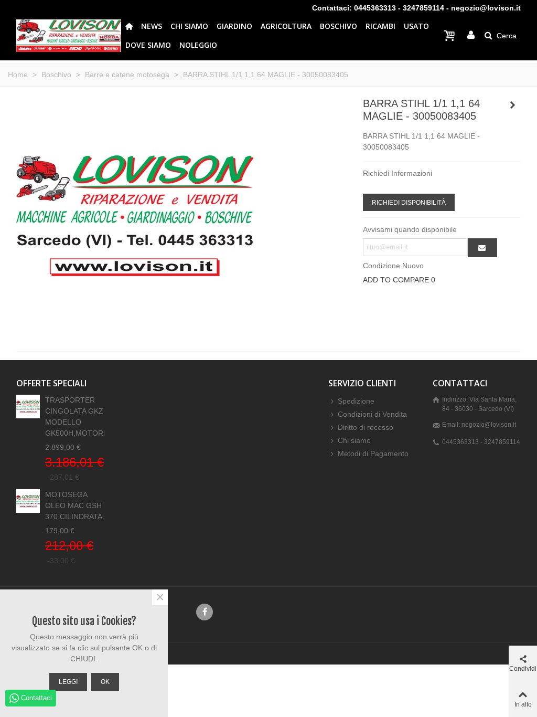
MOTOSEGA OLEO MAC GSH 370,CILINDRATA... (74, 505)
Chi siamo (354, 440)
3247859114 (423, 8)
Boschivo (338, 26)
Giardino (234, 26)
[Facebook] (204, 612)
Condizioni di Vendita (372, 414)
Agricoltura (286, 26)
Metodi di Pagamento (373, 453)
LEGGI (68, 682)
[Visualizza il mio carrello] (451, 36)
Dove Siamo (148, 45)
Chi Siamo (189, 26)
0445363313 (375, 8)
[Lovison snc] (68, 35)
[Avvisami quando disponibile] (482, 247)
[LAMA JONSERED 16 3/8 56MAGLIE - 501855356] (513, 105)
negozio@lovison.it (486, 8)
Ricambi (380, 26)
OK (105, 682)
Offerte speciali (51, 383)
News (151, 26)
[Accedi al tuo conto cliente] (471, 35)
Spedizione (356, 401)
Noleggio (198, 45)
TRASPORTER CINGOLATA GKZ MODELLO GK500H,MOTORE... (74, 416)
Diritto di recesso (365, 427)
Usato (416, 26)
